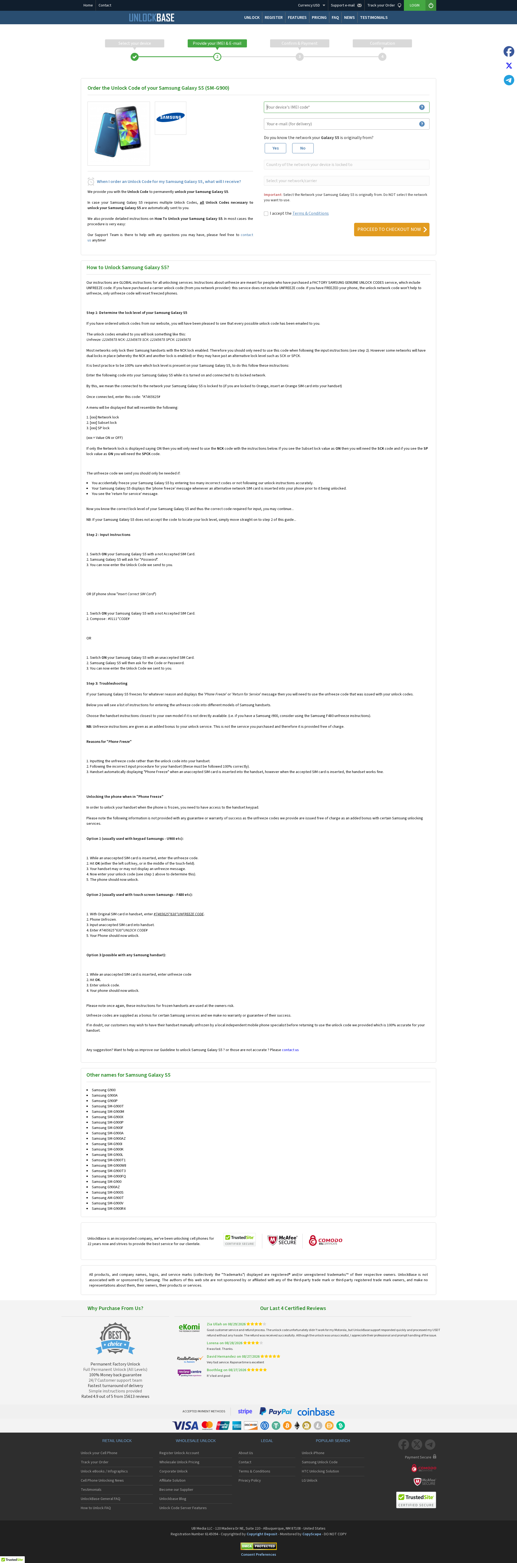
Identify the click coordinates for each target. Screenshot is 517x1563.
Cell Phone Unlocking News (102, 1480)
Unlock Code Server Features (183, 1508)
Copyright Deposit (262, 1534)
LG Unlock (309, 1480)
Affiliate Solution (172, 1480)
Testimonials (91, 1489)
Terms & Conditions (310, 213)
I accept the (299, 213)
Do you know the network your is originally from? (318, 137)
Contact (105, 5)
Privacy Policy (250, 1480)
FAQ (335, 17)
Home (88, 5)
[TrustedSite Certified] (239, 1239)
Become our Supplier (176, 1489)
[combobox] (346, 164)
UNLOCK (252, 17)
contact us (290, 1050)
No (303, 148)
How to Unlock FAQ (96, 1508)
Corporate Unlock (173, 1471)
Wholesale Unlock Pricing (179, 1462)
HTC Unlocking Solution (320, 1471)
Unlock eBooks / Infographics (104, 1471)
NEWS (349, 17)
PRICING (319, 17)
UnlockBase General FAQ (100, 1499)
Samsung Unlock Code (320, 1462)
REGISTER (274, 17)
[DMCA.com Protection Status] (258, 1547)
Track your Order (95, 1462)
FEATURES (297, 17)
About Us (246, 1453)
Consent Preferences (258, 1554)
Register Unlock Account (179, 1453)
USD (309, 5)
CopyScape (311, 1534)
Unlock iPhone (313, 1453)
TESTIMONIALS (374, 17)
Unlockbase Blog (172, 1499)
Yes (276, 148)
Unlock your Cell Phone (99, 1453)
